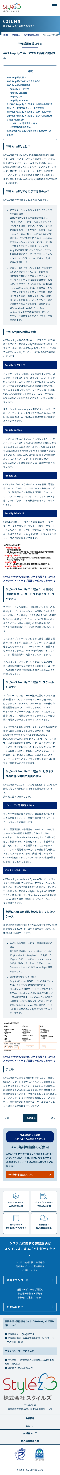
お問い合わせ (15, 1307)
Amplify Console (18, 92)
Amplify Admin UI (19, 100)
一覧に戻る (30, 1117)
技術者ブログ (30, 1433)
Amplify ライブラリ (19, 88)
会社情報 (30, 1418)
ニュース (30, 1425)
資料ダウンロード (17, 1280)
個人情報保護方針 (30, 1440)
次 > (53, 1117)
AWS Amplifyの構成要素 (18, 85)
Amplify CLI (16, 96)
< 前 (7, 1117)
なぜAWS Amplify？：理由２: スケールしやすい (29, 111)
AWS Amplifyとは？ (16, 77)
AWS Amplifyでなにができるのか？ (24, 81)
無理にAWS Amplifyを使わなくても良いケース (29, 130)
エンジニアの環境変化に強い (23, 123)
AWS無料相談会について (20, 1174)
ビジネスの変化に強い (20, 126)
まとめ (10, 134)
